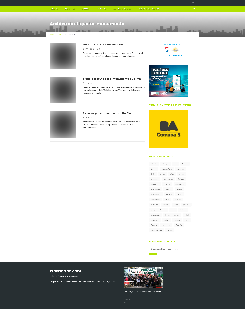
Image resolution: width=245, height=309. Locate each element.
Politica (183, 210)
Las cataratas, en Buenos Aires (103, 44)
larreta (179, 194)
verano (170, 230)
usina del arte (156, 230)
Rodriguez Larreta (172, 215)
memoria (178, 199)
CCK (153, 174)
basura (185, 164)
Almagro (165, 164)
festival (179, 189)
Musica (166, 205)
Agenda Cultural (122, 8)
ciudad (181, 174)
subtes (177, 220)
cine (172, 174)
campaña (180, 169)
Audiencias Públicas (149, 8)
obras (176, 205)
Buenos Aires (167, 169)
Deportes (70, 8)
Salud (187, 215)
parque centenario (158, 210)
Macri (167, 199)
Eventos (86, 8)
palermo (186, 205)
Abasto (154, 164)
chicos (162, 174)
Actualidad (58, 67)
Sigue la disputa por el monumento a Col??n (112, 79)
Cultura (181, 179)
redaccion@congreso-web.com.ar (64, 276)
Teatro (154, 225)
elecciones (155, 189)
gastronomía (156, 194)
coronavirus (168, 179)
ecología (167, 184)
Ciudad (54, 8)
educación (179, 184)
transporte (166, 225)
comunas (154, 179)
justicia (169, 194)
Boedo (153, 169)
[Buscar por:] (172, 249)
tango (187, 220)
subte (166, 220)
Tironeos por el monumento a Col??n (107, 113)
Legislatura (155, 199)
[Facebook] (193, 3)
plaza (173, 210)
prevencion (155, 215)
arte (175, 164)
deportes (155, 184)
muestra (154, 205)
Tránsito (179, 225)
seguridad (155, 220)
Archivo (102, 8)
